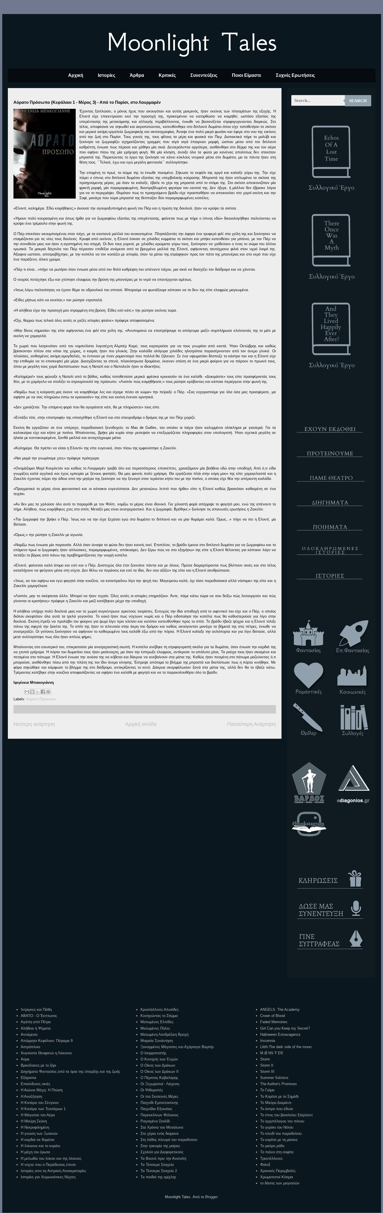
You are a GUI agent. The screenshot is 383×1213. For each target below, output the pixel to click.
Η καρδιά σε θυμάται (37, 1140)
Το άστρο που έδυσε (276, 1109)
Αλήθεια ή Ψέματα (36, 1028)
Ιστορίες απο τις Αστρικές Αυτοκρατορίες (53, 1171)
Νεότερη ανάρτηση (34, 724)
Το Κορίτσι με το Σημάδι (279, 1096)
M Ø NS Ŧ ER (271, 1053)
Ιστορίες (106, 75)
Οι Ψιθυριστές (151, 1090)
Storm (265, 1059)
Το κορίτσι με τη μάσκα (278, 1140)
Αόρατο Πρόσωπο (41, 699)
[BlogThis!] (32, 691)
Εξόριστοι (28, 1078)
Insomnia (267, 1041)
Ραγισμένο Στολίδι (155, 1121)
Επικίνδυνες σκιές (35, 1084)
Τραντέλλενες (271, 1158)
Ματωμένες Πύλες (155, 1028)
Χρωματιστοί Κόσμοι (276, 1177)
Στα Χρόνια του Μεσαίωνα (161, 1127)
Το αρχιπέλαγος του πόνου (282, 1121)
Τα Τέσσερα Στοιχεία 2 (158, 1171)
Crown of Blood (272, 1016)
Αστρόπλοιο (30, 1047)
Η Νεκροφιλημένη (35, 1127)
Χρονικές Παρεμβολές (278, 1171)
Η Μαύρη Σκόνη (34, 1121)
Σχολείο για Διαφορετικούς (161, 1152)
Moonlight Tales (192, 41)
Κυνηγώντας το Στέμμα (159, 1016)
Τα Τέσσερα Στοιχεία (157, 1165)
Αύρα (25, 1059)
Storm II (266, 1065)
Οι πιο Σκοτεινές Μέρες (159, 1096)
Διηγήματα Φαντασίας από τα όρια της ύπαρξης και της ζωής (70, 1071)
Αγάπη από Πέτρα (36, 1022)
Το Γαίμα (267, 1090)
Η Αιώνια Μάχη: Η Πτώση (42, 1090)
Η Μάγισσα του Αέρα (38, 1115)
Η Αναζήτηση (31, 1096)
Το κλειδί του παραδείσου (281, 1133)
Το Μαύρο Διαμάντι (275, 1103)
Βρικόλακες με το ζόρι (38, 1065)
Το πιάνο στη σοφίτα (277, 1152)
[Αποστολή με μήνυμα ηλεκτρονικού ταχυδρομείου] (27, 691)
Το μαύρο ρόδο (272, 1146)
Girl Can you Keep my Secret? (285, 1028)
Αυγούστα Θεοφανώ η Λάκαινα (46, 1053)
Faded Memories (273, 1022)
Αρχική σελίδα (140, 724)
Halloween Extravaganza (280, 1034)
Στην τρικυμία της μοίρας (160, 1146)
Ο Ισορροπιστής (153, 1053)
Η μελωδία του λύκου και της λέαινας (51, 1158)
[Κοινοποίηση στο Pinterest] (48, 691)
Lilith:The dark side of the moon (286, 1047)
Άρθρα (137, 75)
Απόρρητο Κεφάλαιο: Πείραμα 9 (47, 1041)
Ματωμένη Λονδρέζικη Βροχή (164, 1034)
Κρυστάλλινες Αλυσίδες (159, 1009)
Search (358, 100)
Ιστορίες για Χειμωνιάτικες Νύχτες (48, 1177)
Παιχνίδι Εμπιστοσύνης (159, 1103)
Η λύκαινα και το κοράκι (40, 1146)
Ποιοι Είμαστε (246, 75)
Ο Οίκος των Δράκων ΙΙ (159, 1071)
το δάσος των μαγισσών (279, 1183)
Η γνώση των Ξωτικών (39, 1133)
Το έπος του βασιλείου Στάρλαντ (286, 1115)
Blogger (211, 1197)
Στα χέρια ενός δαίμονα (159, 1133)
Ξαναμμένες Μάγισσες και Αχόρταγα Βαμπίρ (177, 1047)
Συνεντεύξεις (203, 75)
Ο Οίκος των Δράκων (157, 1065)
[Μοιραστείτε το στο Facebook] (43, 691)
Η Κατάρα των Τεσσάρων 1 (43, 1109)
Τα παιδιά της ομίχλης (158, 1177)
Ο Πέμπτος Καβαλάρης (159, 1078)
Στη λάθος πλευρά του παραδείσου (168, 1140)
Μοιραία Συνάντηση (156, 1041)
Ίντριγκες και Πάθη (36, 1009)
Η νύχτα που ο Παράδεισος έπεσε (48, 1165)
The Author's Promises (278, 1084)
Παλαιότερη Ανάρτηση (251, 724)
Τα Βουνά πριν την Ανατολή (163, 1158)
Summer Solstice (274, 1078)
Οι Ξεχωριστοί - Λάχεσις (159, 1084)
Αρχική (75, 75)
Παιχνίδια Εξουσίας (156, 1109)
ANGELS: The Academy (280, 1009)
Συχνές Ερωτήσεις (295, 75)
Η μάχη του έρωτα (35, 1152)
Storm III (267, 1071)
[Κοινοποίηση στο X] (37, 691)
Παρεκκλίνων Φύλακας (159, 1115)
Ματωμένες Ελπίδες (156, 1022)
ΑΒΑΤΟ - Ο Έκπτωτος (39, 1016)
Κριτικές (167, 75)
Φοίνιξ (265, 1165)
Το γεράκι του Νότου (276, 1127)
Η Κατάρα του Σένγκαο (40, 1103)
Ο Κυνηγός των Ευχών (159, 1059)
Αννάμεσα (29, 1034)
